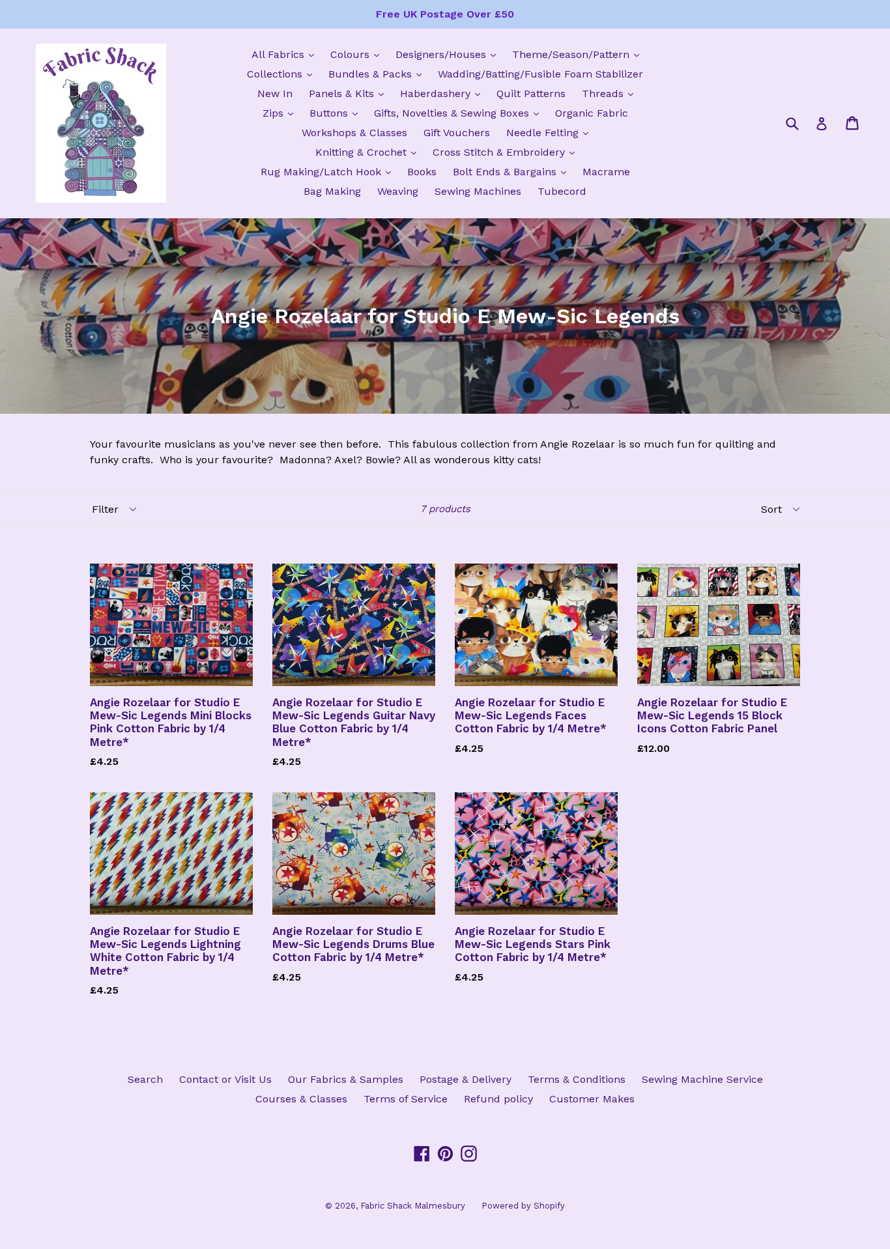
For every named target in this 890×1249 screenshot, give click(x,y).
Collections (283, 73)
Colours (358, 54)
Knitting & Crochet (369, 151)
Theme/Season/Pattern (579, 54)
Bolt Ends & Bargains (513, 171)
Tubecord (562, 191)
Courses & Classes (301, 1099)
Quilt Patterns (531, 93)
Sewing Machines (478, 191)
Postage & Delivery (465, 1079)
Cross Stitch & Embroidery (507, 151)
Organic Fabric (591, 113)
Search (145, 1079)
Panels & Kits (349, 93)
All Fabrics (286, 54)
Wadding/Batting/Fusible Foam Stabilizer (540, 74)
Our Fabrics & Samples (345, 1079)
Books (422, 171)
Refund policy (498, 1099)
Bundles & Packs (378, 73)
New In (275, 93)
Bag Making (332, 191)
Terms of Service (406, 1099)
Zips (281, 112)
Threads (611, 93)
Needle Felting (550, 132)
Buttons (336, 112)
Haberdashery (443, 93)
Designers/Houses (448, 54)
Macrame (606, 171)
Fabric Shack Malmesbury (412, 1206)
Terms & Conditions (576, 1079)
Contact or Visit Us (225, 1079)
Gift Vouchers (456, 132)
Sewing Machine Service (702, 1079)
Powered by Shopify (523, 1206)
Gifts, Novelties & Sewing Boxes (459, 112)
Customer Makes (592, 1099)
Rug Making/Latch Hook (329, 171)
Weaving (397, 191)
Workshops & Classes (354, 132)
